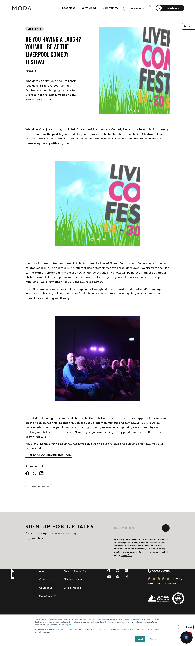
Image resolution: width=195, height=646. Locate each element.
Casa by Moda (71, 588)
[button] (188, 26)
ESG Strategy (71, 579)
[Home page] (22, 8)
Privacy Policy (126, 555)
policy (69, 625)
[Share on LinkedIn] (41, 473)
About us (44, 571)
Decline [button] (153, 639)
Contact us (45, 588)
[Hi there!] (186, 637)
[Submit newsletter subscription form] (166, 528)
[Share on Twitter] (34, 473)
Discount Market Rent (76, 571)
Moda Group (46, 596)
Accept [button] (140, 639)
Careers (43, 579)
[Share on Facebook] (27, 473)
